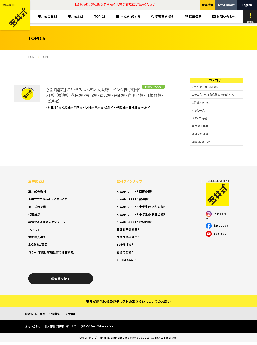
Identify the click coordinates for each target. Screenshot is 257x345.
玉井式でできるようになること (47, 199)
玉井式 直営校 (226, 5)
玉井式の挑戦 (37, 207)
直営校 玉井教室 (35, 314)
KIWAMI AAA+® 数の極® (133, 199)
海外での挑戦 (200, 134)
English (247, 5)
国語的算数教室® (128, 229)
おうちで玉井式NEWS (205, 87)
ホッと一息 (198, 110)
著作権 (250, 21)
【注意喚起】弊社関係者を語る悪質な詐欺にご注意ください (115, 4)
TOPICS (99, 16)
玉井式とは (75, 16)
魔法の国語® (125, 252)
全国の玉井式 (200, 126)
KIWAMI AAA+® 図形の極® (135, 191)
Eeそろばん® (125, 244)
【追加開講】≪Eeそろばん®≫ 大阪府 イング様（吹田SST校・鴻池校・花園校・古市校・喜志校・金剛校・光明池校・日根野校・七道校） (104, 95)
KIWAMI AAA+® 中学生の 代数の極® (141, 214)
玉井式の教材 (47, 16)
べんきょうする (130, 16)
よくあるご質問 (37, 244)
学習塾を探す (164, 16)
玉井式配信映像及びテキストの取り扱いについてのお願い (128, 301)
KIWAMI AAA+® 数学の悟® (135, 222)
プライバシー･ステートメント (97, 326)
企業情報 (207, 5)
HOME (32, 57)
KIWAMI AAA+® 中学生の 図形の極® (141, 207)
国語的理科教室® (128, 237)
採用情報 (195, 16)
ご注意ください (201, 103)
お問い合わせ (226, 16)
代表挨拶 (34, 214)
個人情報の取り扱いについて (61, 326)
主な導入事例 (37, 237)
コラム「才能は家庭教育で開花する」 (213, 95)
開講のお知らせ (153, 86)
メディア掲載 (199, 118)
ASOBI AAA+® (127, 260)
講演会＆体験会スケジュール (46, 222)
